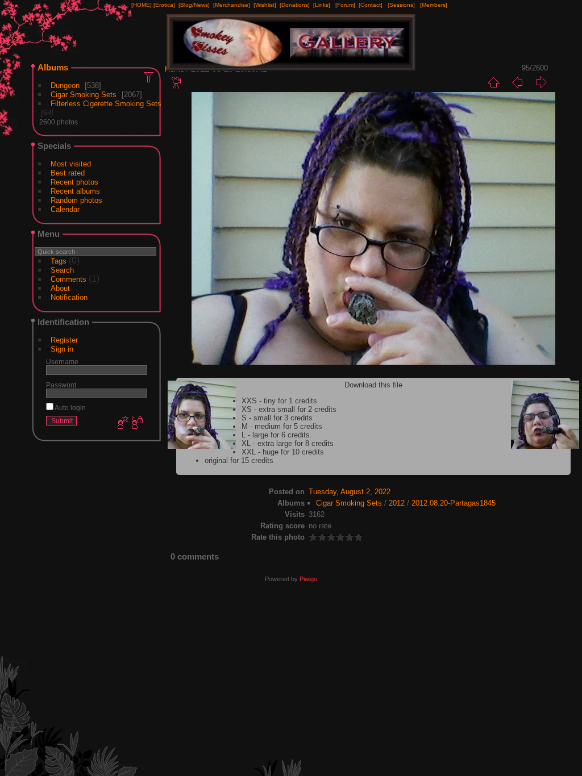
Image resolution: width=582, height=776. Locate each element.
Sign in (62, 349)
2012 (397, 503)
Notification (69, 297)
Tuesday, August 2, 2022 (349, 491)
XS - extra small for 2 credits (289, 409)
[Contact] (371, 5)
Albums (53, 67)
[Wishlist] (264, 5)
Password (61, 385)
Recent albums (75, 191)
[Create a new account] (121, 423)
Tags (58, 261)
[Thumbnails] (493, 82)
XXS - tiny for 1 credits (279, 401)
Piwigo (308, 578)
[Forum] (345, 5)
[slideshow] (177, 82)
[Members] (433, 5)
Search (62, 270)
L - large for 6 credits (276, 435)
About (60, 288)
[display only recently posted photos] (149, 76)
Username (62, 361)
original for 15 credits (239, 460)
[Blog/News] (194, 5)
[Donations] (295, 5)
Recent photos (74, 182)
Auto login (69, 407)
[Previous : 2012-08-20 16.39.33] (517, 82)
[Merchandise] (231, 5)
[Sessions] (401, 5)
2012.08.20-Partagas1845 (453, 503)
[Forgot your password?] (136, 423)
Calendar (65, 209)
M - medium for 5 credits (282, 426)
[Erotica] (164, 5)
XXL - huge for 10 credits (283, 452)
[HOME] (141, 5)
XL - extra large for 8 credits (288, 443)
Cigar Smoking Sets (84, 94)
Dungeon (65, 85)
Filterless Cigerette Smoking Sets (106, 103)
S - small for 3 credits (277, 418)
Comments (68, 279)
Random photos (76, 200)
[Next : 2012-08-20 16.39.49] (541, 82)
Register (64, 340)
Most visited (71, 164)
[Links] (321, 5)
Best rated (68, 173)
